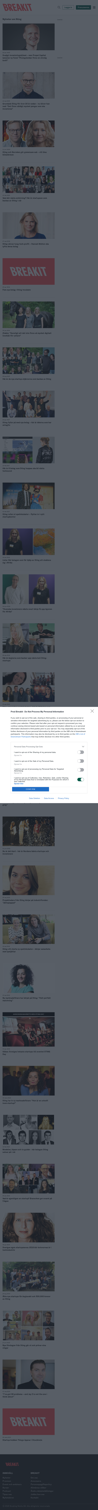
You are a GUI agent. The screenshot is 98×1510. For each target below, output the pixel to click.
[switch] (80, 752)
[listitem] (49, 746)
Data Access (49, 798)
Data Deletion (34, 798)
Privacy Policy (63, 798)
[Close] (93, 711)
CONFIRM (30, 789)
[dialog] (49, 755)
